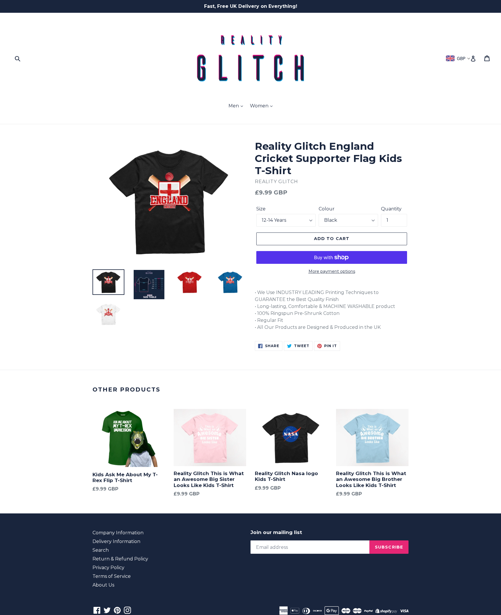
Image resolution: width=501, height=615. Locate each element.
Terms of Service (111, 576)
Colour (327, 209)
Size (261, 209)
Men (234, 106)
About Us (103, 585)
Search (100, 550)
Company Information (118, 532)
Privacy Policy (108, 567)
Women (260, 106)
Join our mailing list (276, 532)
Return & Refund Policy (120, 559)
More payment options (331, 271)
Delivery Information (116, 541)
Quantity (391, 209)
